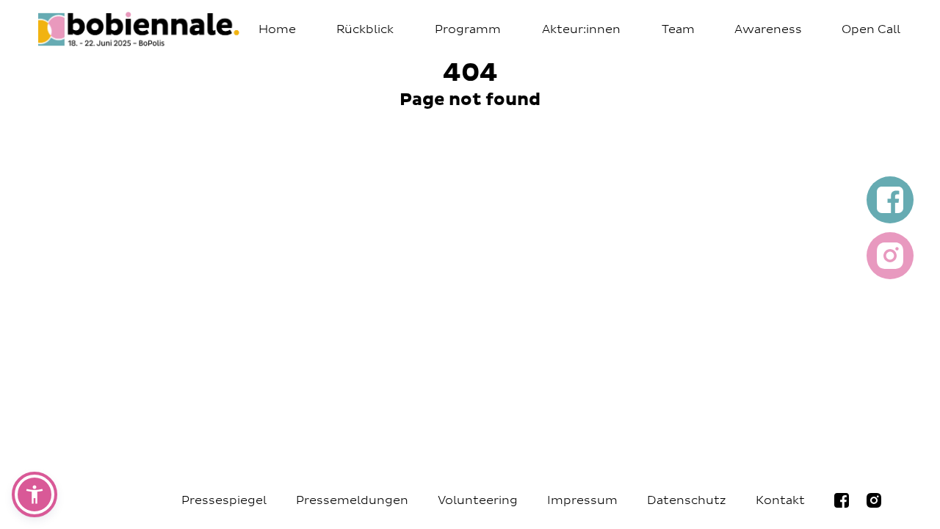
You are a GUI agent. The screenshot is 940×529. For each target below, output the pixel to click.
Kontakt (780, 500)
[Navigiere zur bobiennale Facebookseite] (841, 500)
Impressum (582, 500)
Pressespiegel (224, 500)
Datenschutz (686, 500)
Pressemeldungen (352, 500)
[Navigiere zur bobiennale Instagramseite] (874, 500)
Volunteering (478, 500)
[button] (34, 494)
